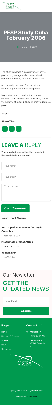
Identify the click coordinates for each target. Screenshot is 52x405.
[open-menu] (49, 6)
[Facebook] (22, 374)
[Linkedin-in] (29, 374)
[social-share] (5, 129)
